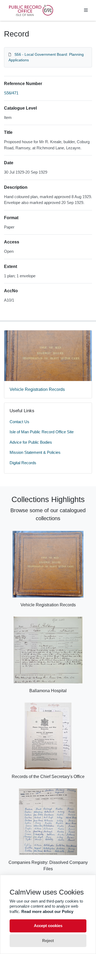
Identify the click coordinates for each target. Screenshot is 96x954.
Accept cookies (48, 925)
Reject (48, 940)
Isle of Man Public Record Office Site (42, 432)
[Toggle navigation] (86, 10)
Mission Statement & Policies (35, 452)
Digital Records (23, 462)
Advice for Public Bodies (31, 442)
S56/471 (11, 93)
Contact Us (19, 421)
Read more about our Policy (47, 911)
